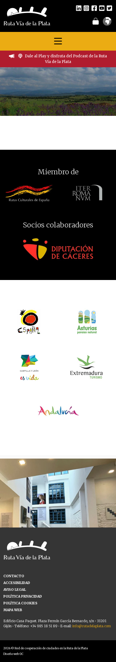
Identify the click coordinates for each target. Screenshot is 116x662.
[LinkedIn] (78, 8)
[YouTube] (101, 8)
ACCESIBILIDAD (16, 583)
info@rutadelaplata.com (91, 626)
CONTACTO (13, 576)
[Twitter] (109, 8)
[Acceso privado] (95, 21)
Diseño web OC (13, 654)
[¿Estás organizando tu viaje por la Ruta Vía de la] (58, 517)
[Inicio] (26, 15)
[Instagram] (86, 8)
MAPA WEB (12, 610)
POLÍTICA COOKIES (20, 603)
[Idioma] (107, 23)
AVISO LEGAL (14, 589)
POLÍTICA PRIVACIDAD (22, 596)
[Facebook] (94, 8)
